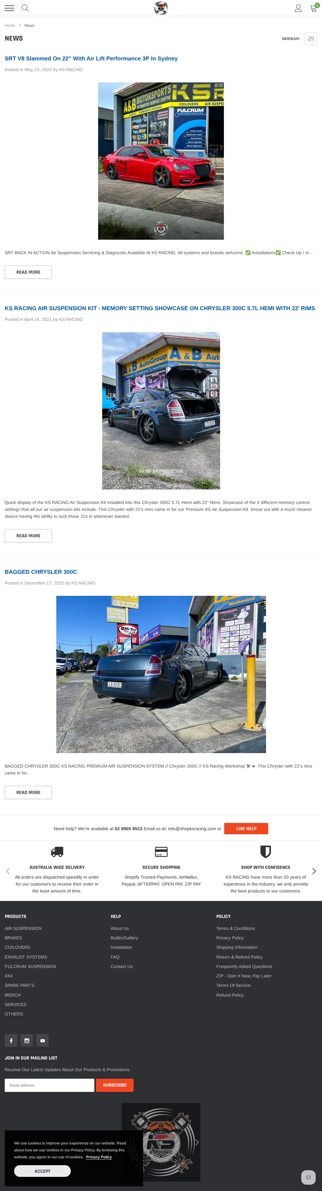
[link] (38, 625)
